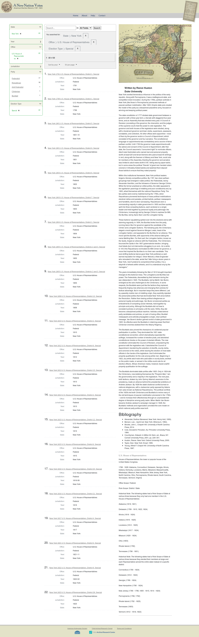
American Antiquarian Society (77, 628)
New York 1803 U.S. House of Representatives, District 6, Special (73, 173)
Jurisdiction (15, 66)
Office (13, 47)
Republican (16, 83)
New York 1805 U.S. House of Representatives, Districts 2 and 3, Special (76, 247)
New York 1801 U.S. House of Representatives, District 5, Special (73, 124)
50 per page (70, 65)
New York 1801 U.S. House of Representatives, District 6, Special (73, 148)
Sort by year (53, 65)
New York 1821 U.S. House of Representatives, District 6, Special (75, 543)
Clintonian (16, 92)
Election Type (16, 103)
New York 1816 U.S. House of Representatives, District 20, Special (75, 469)
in (78, 27)
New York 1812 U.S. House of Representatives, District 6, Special (75, 346)
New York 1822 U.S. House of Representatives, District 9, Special (75, 568)
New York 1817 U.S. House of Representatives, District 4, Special (75, 518)
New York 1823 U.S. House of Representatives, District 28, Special (75, 592)
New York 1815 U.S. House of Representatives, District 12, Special (75, 420)
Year (12, 41)
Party (13, 71)
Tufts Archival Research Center (102, 628)
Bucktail (15, 96)
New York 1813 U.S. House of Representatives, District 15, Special (75, 370)
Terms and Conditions (124, 628)
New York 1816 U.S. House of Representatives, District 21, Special (75, 494)
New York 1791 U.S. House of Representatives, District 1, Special (73, 74)
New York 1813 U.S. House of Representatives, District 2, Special (75, 395)
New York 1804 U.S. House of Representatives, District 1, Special (73, 222)
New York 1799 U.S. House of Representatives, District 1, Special (73, 99)
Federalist (16, 79)
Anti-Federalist (17, 87)
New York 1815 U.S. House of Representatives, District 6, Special (75, 444)
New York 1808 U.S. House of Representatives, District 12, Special (75, 296)
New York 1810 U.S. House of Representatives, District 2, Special (75, 321)
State (13, 27)
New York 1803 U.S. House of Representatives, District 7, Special (73, 198)
